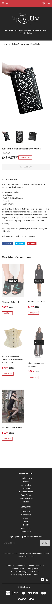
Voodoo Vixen (26, 478)
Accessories (26, 528)
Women (26, 518)
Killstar (26, 482)
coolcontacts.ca (26, 498)
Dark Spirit (26, 488)
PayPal (36, 574)
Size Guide (34, 571)
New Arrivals (26, 515)
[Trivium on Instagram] (47, 580)
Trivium (27, 587)
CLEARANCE (26, 532)
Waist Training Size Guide (21, 574)
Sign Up (45, 543)
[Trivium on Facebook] (42, 580)
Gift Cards (26, 511)
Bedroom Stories (26, 492)
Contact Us (21, 566)
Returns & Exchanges (19, 571)
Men (26, 521)
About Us (10, 566)
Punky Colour (26, 495)
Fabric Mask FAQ (18, 569)
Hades (26, 502)
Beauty (26, 525)
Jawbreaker (26, 485)
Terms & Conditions (36, 566)
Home (4, 44)
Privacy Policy (33, 569)
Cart (48, 3)
